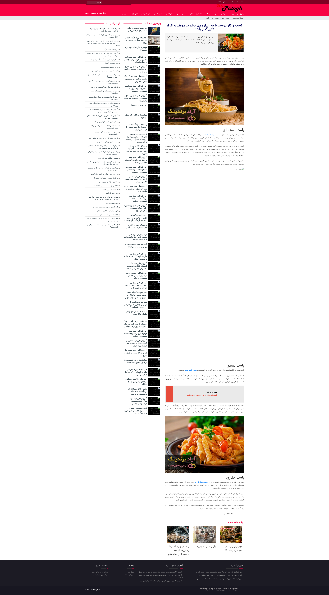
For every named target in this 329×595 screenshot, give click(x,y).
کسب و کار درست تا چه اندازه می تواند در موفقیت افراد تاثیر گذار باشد (205, 27)
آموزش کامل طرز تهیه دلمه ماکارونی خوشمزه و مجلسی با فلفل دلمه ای (135, 59)
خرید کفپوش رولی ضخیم (109, 67)
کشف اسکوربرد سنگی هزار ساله (106, 215)
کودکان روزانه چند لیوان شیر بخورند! (105, 207)
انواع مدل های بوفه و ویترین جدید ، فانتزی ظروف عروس (103, 82)
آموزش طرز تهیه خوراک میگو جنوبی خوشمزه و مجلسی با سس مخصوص (135, 78)
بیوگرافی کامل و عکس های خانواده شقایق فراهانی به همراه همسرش (103, 147)
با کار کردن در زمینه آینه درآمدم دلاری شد (104, 59)
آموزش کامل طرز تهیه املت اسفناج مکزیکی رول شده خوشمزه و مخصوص (136, 88)
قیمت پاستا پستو (191, 370)
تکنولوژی (135, 14)
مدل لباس (169, 14)
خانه (241, 2)
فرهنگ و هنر (146, 14)
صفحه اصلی (225, 18)
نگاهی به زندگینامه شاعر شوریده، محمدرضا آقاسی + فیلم (103, 133)
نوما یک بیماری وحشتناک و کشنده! (106, 178)
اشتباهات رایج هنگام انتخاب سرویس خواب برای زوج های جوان (135, 40)
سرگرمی (125, 14)
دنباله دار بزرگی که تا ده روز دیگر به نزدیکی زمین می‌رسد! (103, 169)
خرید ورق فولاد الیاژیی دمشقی (107, 211)
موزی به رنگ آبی (112, 193)
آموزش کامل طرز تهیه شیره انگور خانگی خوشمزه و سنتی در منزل (135, 208)
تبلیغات (218, 2)
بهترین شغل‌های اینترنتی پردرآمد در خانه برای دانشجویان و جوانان (137, 391)
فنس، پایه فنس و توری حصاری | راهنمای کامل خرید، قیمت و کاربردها (135, 410)
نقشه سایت (234, 2)
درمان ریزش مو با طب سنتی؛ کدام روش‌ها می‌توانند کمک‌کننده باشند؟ (135, 237)
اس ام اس (180, 14)
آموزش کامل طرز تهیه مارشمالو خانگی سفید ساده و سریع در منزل (135, 256)
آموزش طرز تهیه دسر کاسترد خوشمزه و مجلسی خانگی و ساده (136, 179)
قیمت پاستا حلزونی (201, 482)
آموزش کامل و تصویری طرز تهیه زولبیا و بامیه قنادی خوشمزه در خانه (136, 275)
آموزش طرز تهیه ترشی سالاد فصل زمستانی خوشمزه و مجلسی (137, 401)
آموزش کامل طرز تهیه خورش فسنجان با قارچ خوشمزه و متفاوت (102, 117)
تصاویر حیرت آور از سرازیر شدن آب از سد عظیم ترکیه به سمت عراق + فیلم (103, 198)
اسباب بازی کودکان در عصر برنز (107, 142)
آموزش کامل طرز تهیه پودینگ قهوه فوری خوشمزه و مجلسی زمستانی (135, 159)
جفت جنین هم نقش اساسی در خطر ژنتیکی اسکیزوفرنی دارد (103, 153)
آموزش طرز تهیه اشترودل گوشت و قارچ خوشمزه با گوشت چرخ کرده (136, 343)
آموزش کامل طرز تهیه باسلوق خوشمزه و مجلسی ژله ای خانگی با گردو (136, 285)
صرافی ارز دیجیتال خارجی (100, 575)
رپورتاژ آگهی (210, 18)
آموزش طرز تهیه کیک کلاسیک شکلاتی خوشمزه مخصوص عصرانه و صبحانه (136, 266)
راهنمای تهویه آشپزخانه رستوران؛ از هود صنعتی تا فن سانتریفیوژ (178, 550)
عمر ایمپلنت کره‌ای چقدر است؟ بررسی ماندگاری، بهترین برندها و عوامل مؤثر (136, 295)
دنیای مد (191, 14)
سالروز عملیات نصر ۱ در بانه (108, 158)
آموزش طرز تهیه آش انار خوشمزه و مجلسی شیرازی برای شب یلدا (102, 163)
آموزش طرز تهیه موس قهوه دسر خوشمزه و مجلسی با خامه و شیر (135, 188)
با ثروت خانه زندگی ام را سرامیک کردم (104, 174)
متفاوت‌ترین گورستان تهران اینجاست (105, 122)
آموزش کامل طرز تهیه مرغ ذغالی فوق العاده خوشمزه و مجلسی (102, 54)
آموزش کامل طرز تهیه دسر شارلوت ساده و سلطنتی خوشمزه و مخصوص (136, 169)
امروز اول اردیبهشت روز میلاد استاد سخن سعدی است (103, 98)
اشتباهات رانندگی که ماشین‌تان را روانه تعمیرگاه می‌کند (104, 127)
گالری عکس (158, 14)
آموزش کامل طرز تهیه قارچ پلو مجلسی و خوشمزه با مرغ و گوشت (135, 69)
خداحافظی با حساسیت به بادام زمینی (105, 71)
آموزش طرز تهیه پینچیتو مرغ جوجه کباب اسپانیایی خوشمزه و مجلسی (104, 110)
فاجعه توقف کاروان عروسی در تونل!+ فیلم (103, 138)
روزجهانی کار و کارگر (111, 49)
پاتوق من (240, 14)
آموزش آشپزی (129, 575)
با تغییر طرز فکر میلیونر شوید (108, 182)
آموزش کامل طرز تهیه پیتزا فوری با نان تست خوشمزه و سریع (135, 352)
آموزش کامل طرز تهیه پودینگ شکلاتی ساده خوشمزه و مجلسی (138, 198)
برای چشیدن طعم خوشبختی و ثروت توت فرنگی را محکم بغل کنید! (104, 30)
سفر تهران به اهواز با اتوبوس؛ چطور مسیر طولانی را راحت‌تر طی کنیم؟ (135, 304)
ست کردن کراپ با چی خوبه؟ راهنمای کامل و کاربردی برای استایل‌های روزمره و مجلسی (135, 323)
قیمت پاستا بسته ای (211, 135)
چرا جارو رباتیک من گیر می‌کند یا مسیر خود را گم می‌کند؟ (102, 226)
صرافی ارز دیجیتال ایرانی (100, 572)
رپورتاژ (225, 2)
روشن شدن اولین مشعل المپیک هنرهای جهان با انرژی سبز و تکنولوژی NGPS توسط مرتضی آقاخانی (103, 43)
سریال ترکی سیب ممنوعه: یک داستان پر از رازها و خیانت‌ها (103, 76)
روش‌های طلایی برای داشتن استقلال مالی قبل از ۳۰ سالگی (136, 381)
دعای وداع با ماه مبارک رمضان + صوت (104, 186)
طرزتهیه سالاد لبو (112, 203)
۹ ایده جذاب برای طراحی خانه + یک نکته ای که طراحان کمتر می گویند (135, 372)
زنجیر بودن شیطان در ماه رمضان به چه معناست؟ (104, 92)
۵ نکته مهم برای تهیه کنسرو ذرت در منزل (104, 87)
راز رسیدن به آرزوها (206, 546)
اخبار (233, 14)
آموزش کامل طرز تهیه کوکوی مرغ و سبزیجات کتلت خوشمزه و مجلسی (135, 333)
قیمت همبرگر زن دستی (110, 189)
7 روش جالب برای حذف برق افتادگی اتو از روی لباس (103, 104)
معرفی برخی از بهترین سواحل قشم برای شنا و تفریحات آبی (102, 219)
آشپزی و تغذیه (225, 14)
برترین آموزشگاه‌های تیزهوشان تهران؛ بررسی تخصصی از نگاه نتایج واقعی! (135, 217)
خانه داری (199, 14)
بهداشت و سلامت (210, 14)
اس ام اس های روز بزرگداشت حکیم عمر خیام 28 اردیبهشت (102, 36)
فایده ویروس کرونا (111, 63)
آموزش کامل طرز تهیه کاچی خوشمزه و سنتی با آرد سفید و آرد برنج (135, 98)
